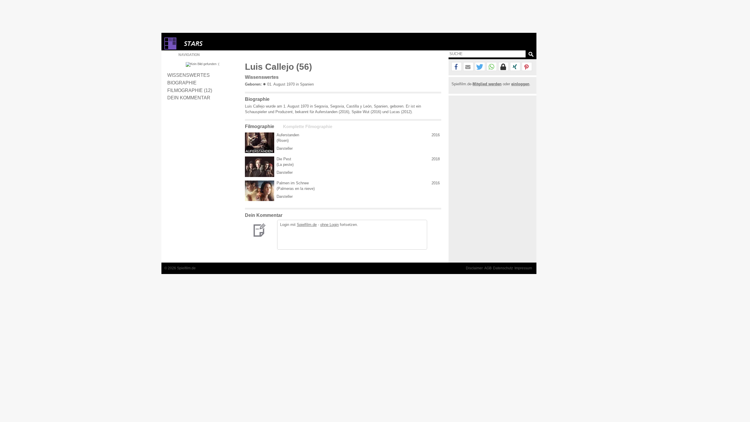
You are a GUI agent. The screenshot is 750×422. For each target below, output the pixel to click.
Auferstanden (288, 135)
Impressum (523, 268)
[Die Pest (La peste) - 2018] (259, 166)
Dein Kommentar (188, 97)
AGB (488, 268)
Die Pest (284, 159)
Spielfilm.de (307, 224)
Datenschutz (503, 268)
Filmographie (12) (189, 90)
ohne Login (329, 224)
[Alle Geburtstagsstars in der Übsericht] (214, 43)
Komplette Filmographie (307, 126)
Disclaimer (474, 268)
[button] (456, 66)
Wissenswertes (188, 75)
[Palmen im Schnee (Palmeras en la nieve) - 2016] (259, 191)
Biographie (182, 82)
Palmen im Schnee (293, 183)
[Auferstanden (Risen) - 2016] (259, 142)
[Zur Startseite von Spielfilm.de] (170, 48)
